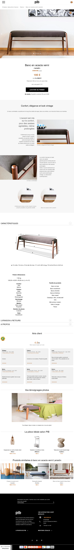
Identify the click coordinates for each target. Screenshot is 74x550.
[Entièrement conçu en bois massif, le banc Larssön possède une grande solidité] (25, 195)
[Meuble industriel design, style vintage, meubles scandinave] (37, 2)
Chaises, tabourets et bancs (10, 7)
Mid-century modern (55, 302)
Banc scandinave (55, 288)
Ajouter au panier (37, 90)
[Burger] (3, 2)
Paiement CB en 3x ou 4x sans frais (37, 81)
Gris (55, 300)
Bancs (22, 7)
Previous (1, 34)
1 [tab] (33, 53)
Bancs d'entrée (55, 291)
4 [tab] (40, 53)
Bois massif (55, 295)
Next (72, 34)
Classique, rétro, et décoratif (55, 297)
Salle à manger (55, 304)
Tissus (55, 307)
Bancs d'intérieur (55, 293)
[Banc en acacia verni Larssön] (48, 195)
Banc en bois (55, 286)
